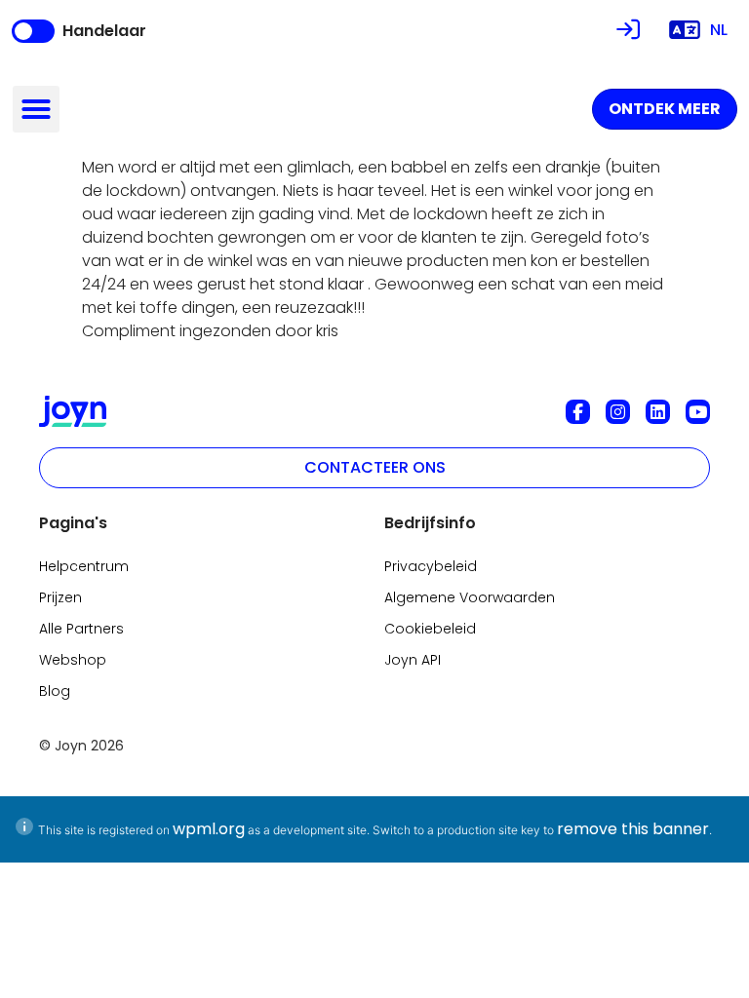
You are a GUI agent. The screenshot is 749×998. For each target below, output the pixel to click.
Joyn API (412, 660)
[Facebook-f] (578, 412)
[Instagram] (618, 412)
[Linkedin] (658, 412)
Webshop (72, 660)
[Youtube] (698, 412)
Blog (54, 691)
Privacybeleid (430, 566)
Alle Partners (81, 628)
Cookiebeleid (430, 628)
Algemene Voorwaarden (469, 597)
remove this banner (633, 829)
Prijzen (60, 597)
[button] (36, 109)
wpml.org (209, 829)
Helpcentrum (84, 566)
